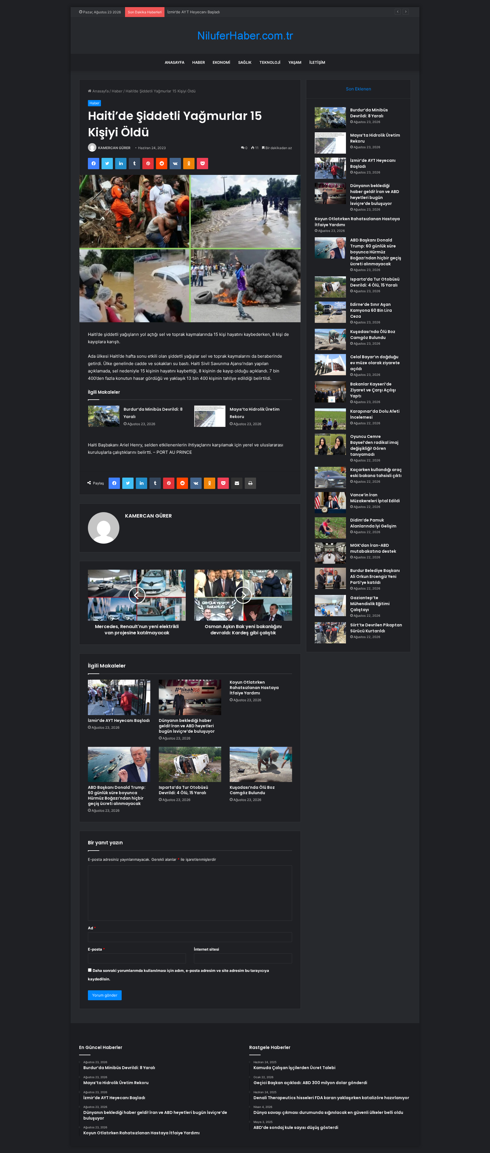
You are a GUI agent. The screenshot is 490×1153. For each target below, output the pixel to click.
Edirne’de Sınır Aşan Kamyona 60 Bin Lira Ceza (371, 310)
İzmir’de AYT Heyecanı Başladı (193, 12)
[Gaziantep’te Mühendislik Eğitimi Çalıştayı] (330, 605)
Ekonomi (221, 62)
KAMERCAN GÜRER (114, 148)
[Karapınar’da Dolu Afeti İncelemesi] (330, 419)
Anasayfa (174, 62)
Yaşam (294, 62)
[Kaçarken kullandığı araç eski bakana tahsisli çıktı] (330, 477)
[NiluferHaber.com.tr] (245, 36)
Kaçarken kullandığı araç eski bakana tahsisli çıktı (376, 472)
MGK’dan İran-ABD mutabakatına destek (373, 548)
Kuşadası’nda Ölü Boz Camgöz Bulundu (252, 790)
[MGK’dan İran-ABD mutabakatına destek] (330, 553)
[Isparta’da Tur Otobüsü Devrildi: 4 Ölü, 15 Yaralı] (190, 764)
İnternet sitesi (206, 949)
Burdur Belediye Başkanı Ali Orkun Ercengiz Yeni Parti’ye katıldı (375, 576)
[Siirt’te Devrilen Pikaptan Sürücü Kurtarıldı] (330, 632)
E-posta (96, 949)
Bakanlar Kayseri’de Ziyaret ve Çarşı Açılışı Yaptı (373, 390)
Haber (198, 62)
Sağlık (245, 62)
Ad (92, 928)
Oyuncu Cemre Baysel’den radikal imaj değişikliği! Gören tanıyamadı (374, 445)
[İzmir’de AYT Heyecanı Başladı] (119, 697)
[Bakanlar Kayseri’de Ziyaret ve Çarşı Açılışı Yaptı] (330, 391)
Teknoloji (269, 62)
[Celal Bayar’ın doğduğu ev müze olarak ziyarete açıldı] (330, 364)
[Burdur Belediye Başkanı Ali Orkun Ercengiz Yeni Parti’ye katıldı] (330, 578)
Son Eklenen (358, 89)
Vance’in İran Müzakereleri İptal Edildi (375, 498)
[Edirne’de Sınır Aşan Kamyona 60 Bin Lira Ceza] (330, 312)
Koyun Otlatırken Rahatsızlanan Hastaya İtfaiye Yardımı (254, 687)
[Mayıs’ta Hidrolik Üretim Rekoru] (209, 416)
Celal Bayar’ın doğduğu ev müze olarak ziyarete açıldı (375, 363)
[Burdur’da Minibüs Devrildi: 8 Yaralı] (103, 416)
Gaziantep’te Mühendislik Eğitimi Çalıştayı (370, 603)
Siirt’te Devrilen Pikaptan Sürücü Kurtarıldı (376, 628)
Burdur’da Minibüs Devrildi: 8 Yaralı (369, 113)
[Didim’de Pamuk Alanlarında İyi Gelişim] (330, 528)
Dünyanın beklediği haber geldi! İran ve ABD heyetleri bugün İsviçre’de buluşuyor (187, 726)
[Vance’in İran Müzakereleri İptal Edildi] (330, 502)
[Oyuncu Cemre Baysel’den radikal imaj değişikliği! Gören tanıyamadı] (330, 444)
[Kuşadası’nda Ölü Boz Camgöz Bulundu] (261, 764)
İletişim (317, 62)
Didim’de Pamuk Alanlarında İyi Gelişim (373, 523)
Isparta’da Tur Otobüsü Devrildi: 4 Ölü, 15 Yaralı (183, 790)
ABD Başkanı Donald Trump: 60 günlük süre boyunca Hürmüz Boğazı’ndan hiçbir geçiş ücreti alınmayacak (116, 795)
